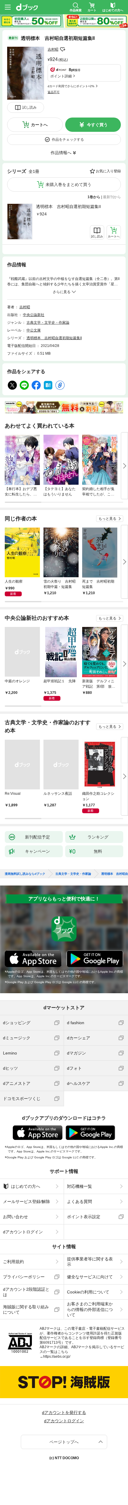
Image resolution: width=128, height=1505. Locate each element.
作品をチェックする (68, 139)
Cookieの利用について (88, 1292)
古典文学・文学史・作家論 (47, 322)
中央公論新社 (33, 315)
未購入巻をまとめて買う (68, 184)
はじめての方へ (25, 1186)
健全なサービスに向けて (90, 1276)
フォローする (62, 49)
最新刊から (112, 197)
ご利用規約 (13, 1261)
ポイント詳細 (61, 76)
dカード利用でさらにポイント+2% (71, 86)
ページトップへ (64, 1442)
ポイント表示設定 (83, 1216)
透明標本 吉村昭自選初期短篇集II (68, 206)
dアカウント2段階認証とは (26, 1292)
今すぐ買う (97, 124)
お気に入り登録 (108, 171)
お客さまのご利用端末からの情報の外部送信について (90, 1309)
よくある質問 (79, 1201)
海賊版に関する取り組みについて (26, 1309)
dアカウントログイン (23, 1231)
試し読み (29, 107)
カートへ (39, 124)
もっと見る (107, 519)
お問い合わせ (15, 1216)
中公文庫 (33, 330)
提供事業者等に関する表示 (90, 1262)
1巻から (94, 197)
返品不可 (54, 92)
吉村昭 (53, 49)
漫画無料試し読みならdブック (25, 873)
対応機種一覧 (79, 1186)
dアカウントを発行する (64, 1412)
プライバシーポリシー (24, 1276)
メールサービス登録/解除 (26, 1201)
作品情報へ (61, 152)
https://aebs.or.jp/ (56, 1356)
